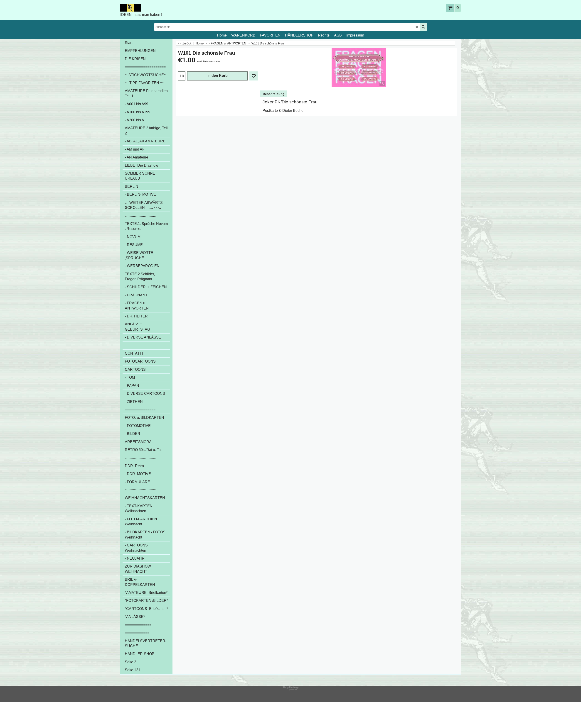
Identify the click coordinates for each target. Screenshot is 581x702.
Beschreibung (274, 94)
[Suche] (423, 27)
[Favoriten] (253, 76)
